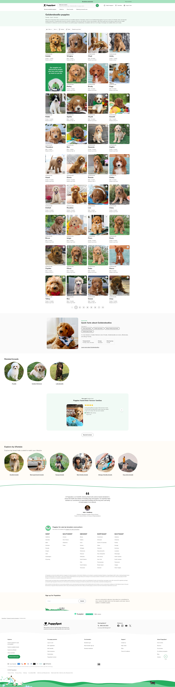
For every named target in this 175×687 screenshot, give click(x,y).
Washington (48, 556)
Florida (116, 542)
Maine (98, 545)
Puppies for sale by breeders (13, 618)
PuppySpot (4, 618)
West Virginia (118, 568)
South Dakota (83, 565)
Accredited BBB (32, 672)
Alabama (117, 537)
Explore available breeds (13, 647)
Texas (64, 545)
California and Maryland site (43, 672)
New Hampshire (101, 554)
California (47, 537)
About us (61, 9)
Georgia (116, 545)
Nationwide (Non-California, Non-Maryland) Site (62, 672)
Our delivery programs (162, 651)
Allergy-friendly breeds (105, 475)
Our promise (160, 648)
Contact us (123, 642)
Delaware (99, 540)
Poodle (14, 384)
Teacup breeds (59, 475)
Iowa (81, 542)
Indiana (81, 540)
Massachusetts (100, 551)
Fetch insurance (51, 651)
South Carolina (118, 559)
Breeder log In (87, 642)
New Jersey (100, 556)
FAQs (122, 648)
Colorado (47, 540)
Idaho (46, 542)
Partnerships (50, 654)
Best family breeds (82, 475)
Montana (47, 545)
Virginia (116, 565)
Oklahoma (65, 542)
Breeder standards (88, 648)
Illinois (81, 537)
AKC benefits (50, 648)
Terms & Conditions (125, 651)
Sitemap (25, 672)
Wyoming (47, 559)
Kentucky (117, 548)
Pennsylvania (100, 562)
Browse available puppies (50, 9)
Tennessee (117, 562)
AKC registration (51, 645)
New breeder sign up (89, 645)
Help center (123, 645)
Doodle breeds (14, 475)
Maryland (99, 548)
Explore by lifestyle (12, 650)
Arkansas (117, 540)
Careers (159, 657)
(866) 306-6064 (104, 625)
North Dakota (83, 559)
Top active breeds (128, 475)
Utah (46, 554)
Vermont (99, 568)
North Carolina (118, 556)
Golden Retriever (37, 384)
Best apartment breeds (37, 475)
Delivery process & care (81, 9)
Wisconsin (82, 568)
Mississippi (117, 554)
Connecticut (100, 537)
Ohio (81, 562)
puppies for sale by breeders (72, 529)
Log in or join (50, 642)
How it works (70, 9)
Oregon (47, 551)
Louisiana (117, 551)
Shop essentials (11, 652)
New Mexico (66, 540)
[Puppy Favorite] (64, 35)
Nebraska (82, 556)
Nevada (47, 548)
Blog (158, 654)
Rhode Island (100, 565)
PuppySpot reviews (51, 657)
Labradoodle (59, 384)
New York (99, 559)
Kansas (81, 545)
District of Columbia (101, 542)
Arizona (64, 537)
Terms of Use (11, 672)
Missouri (82, 554)
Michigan (82, 548)
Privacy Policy (18, 672)
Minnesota (82, 551)
